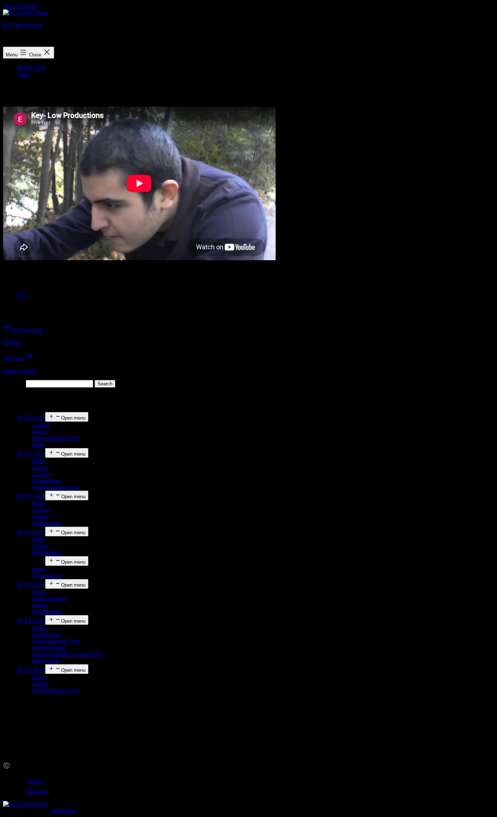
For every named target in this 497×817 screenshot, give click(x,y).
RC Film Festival (22, 25)
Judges (40, 431)
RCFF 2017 (31, 585)
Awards (41, 425)
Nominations (46, 480)
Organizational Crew (56, 438)
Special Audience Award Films (67, 654)
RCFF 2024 (31, 67)
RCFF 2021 (31, 496)
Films (23, 74)
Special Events (49, 598)
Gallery (40, 684)
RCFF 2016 (31, 621)
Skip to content (20, 6)
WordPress (63, 811)
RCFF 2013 (31, 670)
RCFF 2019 (31, 532)
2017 (22, 295)
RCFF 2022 (31, 454)
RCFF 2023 (31, 418)
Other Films (45, 661)
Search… (13, 383)
